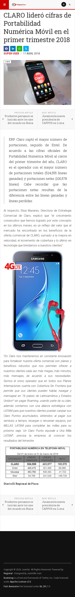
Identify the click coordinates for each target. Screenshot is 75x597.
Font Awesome (11, 586)
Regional (8, 573)
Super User (11, 53)
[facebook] (6, 48)
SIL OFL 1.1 (45, 586)
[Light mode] (63, 4)
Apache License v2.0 (20, 581)
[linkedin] (13, 48)
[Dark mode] (70, 4)
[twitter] (26, 48)
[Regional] (18, 4)
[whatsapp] (19, 48)
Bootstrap (8, 578)
